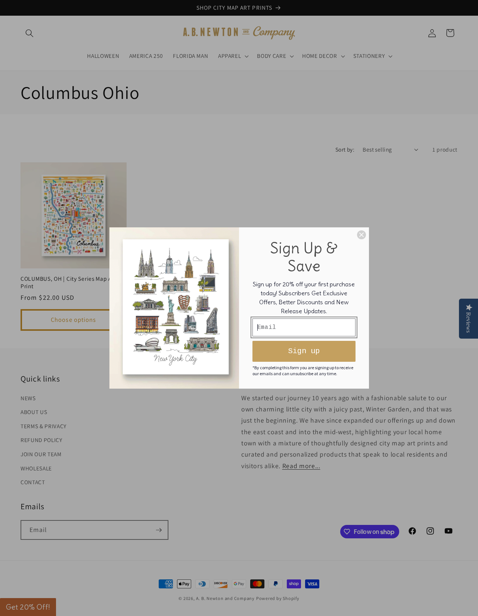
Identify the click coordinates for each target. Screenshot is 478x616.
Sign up (304, 351)
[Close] (361, 234)
